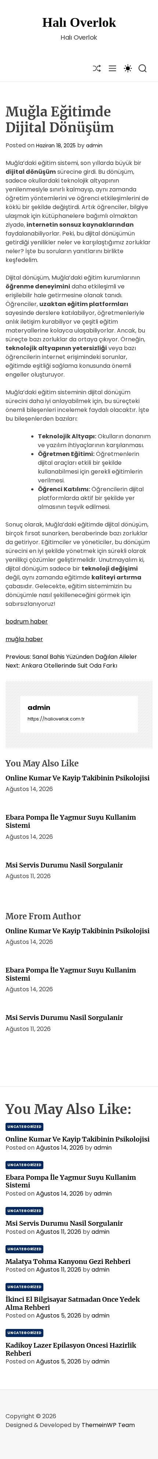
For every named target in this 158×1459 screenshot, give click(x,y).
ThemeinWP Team (108, 1425)
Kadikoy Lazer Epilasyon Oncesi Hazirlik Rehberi (71, 1349)
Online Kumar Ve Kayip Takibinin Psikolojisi (78, 778)
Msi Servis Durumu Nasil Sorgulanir (64, 865)
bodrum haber (27, 621)
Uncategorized (24, 1126)
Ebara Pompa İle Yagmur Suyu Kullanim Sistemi (71, 821)
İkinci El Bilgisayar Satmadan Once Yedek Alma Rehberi (73, 1303)
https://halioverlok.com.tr (56, 719)
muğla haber (24, 639)
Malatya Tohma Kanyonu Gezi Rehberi (68, 1261)
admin (94, 145)
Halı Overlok (79, 22)
